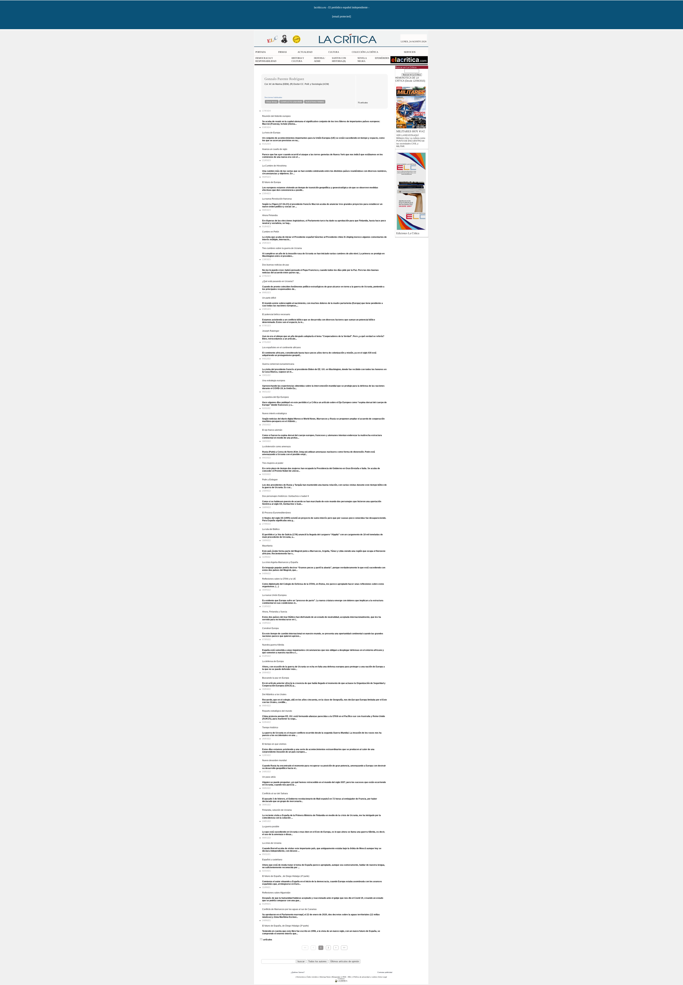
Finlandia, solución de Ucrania (277, 810)
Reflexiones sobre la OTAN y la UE (279, 579)
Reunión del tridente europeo (276, 116)
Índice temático (312, 977)
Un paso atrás (269, 777)
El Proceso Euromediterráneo (276, 512)
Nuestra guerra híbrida (273, 645)
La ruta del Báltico (271, 529)
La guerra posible (270, 826)
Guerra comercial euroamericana (278, 364)
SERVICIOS (409, 52)
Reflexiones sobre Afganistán (276, 892)
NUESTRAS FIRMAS (315, 102)
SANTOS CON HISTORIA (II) (339, 59)
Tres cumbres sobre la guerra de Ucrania (282, 248)
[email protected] (341, 16)
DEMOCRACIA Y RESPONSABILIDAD (265, 59)
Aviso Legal (382, 977)
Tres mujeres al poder (272, 463)
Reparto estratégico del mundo (277, 711)
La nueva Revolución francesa (277, 199)
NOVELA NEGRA (362, 59)
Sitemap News (325, 977)
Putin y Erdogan (270, 479)
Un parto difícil (269, 298)
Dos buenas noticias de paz (275, 265)
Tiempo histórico (270, 727)
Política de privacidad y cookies (365, 977)
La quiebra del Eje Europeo (275, 397)
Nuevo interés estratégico (274, 413)
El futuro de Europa (271, 182)
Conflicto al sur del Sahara (275, 793)
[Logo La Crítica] (341, 982)
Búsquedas (336, 977)
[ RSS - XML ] (347, 977)
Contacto (341, 979)
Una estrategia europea (273, 380)
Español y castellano (272, 859)
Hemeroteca (301, 977)
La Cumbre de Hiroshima (274, 165)
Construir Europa (270, 628)
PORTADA (260, 52)
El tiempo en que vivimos (274, 744)
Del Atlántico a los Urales (274, 694)
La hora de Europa (271, 132)
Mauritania (267, 546)
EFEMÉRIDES (382, 58)
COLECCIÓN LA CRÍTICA (365, 52)
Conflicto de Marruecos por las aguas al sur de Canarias (289, 909)
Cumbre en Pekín (270, 231)
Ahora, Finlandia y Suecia (274, 611)
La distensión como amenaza (276, 446)
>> (344, 947)
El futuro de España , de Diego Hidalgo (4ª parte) (285, 876)
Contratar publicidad (384, 972)
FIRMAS (282, 52)
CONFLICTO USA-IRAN (291, 102)
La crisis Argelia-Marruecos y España (280, 562)
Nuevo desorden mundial (274, 760)
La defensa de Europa (273, 661)
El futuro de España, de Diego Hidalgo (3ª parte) (285, 926)
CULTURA (333, 52)
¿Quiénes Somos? (298, 972)
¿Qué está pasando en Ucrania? (278, 281)
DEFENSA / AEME (319, 59)
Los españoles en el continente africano (281, 347)
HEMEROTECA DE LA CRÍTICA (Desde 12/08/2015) (410, 79)
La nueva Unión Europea (274, 595)
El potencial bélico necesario (276, 314)
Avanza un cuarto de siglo (274, 149)
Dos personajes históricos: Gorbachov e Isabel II (285, 496)
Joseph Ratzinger (270, 331)
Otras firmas (271, 102)
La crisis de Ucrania (271, 843)
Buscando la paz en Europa (275, 678)
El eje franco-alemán (272, 430)
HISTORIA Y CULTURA (298, 59)
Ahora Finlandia (270, 215)
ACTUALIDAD (305, 52)
